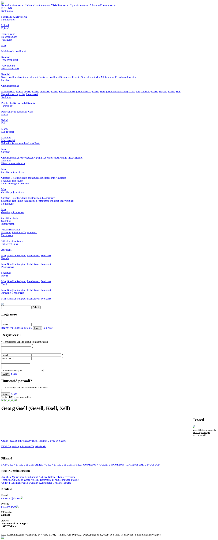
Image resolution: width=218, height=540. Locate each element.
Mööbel (5, 129)
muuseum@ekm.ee (11, 498)
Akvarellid (61, 157)
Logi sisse (48, 327)
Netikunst (18, 241)
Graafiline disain (19, 177)
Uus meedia (7, 235)
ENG (9, 8)
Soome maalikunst (69, 77)
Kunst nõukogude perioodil (15, 183)
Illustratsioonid (75, 157)
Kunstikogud (31, 477)
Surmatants (6, 16)
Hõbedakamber (9, 36)
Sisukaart (26, 446)
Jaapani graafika (167, 91)
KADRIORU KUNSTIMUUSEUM (52, 464)
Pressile (75, 479)
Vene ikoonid (8, 65)
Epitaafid (5, 28)
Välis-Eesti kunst (9, 244)
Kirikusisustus (8, 19)
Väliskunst (6, 39)
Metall (4, 114)
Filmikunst (53, 200)
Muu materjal (8, 140)
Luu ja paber (7, 131)
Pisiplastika (7, 103)
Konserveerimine (66, 477)
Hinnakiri (42, 440)
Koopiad (5, 57)
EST (3, 8)
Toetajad (57, 482)
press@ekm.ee (8, 506)
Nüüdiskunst (7, 203)
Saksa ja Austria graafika (71, 91)
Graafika (5, 80)
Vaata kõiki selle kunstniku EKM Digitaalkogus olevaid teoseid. (204, 432)
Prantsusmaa (7, 267)
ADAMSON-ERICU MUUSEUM (142, 464)
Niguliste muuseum (79, 5)
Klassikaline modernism (13, 163)
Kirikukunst (7, 11)
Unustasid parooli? (22, 327)
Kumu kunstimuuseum (12, 5)
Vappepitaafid (8, 34)
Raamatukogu (47, 479)
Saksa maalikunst (10, 77)
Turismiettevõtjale (19, 482)
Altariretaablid (20, 16)
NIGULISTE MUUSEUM (110, 464)
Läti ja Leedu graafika (147, 91)
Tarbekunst (6, 106)
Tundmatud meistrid (126, 77)
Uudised (5, 482)
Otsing (4, 440)
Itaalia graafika (91, 91)
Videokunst (7, 241)
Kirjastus (34, 479)
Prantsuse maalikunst (49, 77)
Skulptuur (6, 97)
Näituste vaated (29, 440)
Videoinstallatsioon (10, 229)
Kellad (4, 120)
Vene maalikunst (9, 59)
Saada (14, 373)
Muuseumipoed (62, 479)
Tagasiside (36, 446)
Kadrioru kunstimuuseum (37, 5)
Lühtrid (5, 25)
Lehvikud (6, 137)
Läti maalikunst (87, 77)
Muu (98, 77)
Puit (3, 123)
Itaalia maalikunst (10, 68)
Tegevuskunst (66, 200)
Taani (4, 284)
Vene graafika (107, 91)
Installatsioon (30, 200)
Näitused (43, 477)
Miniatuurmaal (108, 77)
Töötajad (66, 482)
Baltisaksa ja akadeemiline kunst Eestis (20, 143)
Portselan (6, 111)
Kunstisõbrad (45, 482)
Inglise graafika (31, 91)
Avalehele (6, 477)
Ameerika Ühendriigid (12, 292)
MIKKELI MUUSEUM (83, 464)
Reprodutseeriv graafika (13, 94)
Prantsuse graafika (49, 91)
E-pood (51, 440)
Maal (3, 45)
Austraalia (6, 249)
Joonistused (32, 94)
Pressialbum (15, 440)
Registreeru (7, 327)
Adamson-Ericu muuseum (103, 5)
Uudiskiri (33, 482)
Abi (44, 446)
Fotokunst (43, 200)
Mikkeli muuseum (60, 5)
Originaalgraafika (10, 85)
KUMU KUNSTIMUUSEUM (17, 464)
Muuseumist (18, 477)
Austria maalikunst (28, 77)
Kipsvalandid (20, 103)
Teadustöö (6, 479)
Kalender (52, 477)
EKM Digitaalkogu (11, 446)
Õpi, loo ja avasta (21, 479)
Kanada (5, 258)
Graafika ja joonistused (12, 172)
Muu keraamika (19, 111)
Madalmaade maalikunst (13, 51)
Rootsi (4, 275)
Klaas (30, 111)
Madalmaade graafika (12, 91)
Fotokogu (61, 440)
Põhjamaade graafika (124, 91)
